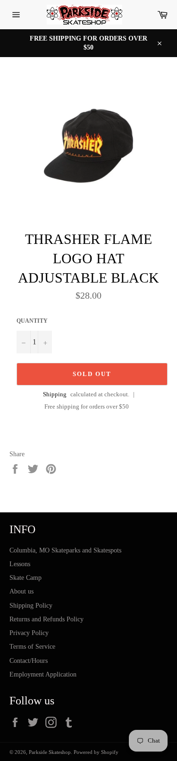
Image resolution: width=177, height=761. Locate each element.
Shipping (55, 394)
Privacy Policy (29, 632)
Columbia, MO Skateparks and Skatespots (65, 550)
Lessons (19, 564)
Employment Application (42, 674)
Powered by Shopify (96, 752)
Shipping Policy (30, 605)
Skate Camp (25, 577)
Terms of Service (32, 646)
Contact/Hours (28, 660)
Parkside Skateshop (50, 752)
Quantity (32, 321)
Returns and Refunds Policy (46, 619)
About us (21, 591)
